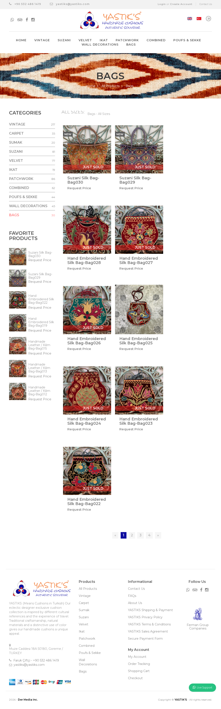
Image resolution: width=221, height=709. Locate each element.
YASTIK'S (181, 699)
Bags (131, 44)
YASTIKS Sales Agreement (148, 631)
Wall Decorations (100, 44)
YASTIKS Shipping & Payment (150, 610)
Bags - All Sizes (98, 114)
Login (162, 4)
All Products (110, 86)
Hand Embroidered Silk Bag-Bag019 (41, 322)
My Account (137, 657)
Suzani (64, 40)
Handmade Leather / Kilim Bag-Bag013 (39, 367)
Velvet (85, 40)
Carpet (84, 603)
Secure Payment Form (145, 639)
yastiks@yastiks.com (73, 4)
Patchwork (127, 40)
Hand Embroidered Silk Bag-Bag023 (138, 421)
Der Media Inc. (28, 699)
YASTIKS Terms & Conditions (149, 624)
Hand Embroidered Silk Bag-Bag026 (86, 340)
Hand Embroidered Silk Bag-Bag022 (41, 299)
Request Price (39, 260)
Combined (156, 40)
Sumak (84, 610)
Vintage (42, 40)
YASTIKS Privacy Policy (145, 617)
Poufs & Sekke (187, 40)
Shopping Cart (139, 671)
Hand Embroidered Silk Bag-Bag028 (86, 260)
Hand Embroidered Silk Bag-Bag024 (86, 421)
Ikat (104, 40)
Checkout (135, 678)
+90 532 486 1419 (27, 4)
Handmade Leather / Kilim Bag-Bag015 (39, 345)
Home (21, 40)
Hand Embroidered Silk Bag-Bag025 (138, 340)
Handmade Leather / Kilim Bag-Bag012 (39, 390)
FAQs (132, 596)
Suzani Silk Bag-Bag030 (40, 254)
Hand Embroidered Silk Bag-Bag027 (138, 260)
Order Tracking (139, 664)
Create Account (181, 4)
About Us (135, 603)
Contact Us (205, 4)
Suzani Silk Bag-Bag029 (40, 276)
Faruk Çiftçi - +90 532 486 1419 (36, 660)
